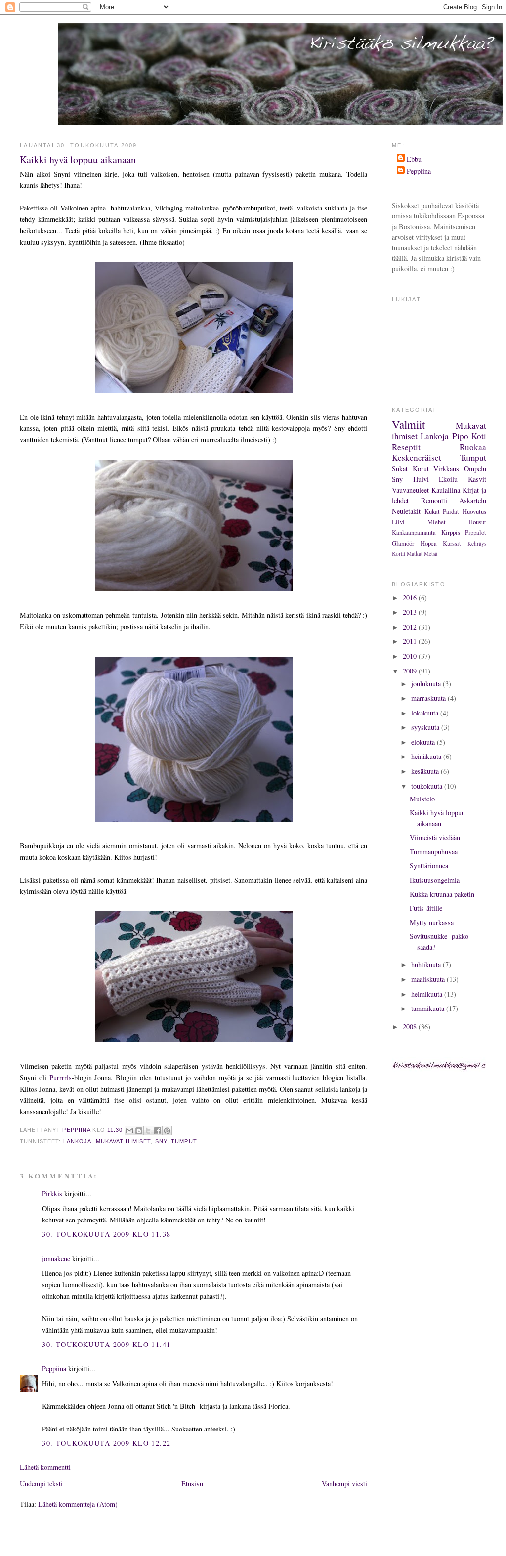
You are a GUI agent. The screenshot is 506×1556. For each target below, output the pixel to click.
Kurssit (452, 543)
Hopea (429, 543)
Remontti (434, 500)
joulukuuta (427, 683)
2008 (411, 1026)
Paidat (451, 511)
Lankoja (77, 1141)
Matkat (414, 553)
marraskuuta (429, 698)
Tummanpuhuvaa (434, 851)
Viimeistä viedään (435, 837)
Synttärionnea (429, 865)
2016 (411, 597)
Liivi (398, 521)
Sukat (400, 468)
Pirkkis (52, 1193)
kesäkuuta (426, 771)
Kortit (398, 553)
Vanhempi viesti (344, 1483)
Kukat (432, 511)
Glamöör (403, 543)
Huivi (421, 479)
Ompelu (475, 468)
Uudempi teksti (41, 1483)
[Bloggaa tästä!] (139, 1130)
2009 (411, 670)
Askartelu (472, 500)
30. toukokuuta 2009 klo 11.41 (106, 1344)
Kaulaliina (445, 490)
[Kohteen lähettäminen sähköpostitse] (129, 1130)
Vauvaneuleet (410, 490)
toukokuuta (427, 786)
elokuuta (424, 742)
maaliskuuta (429, 979)
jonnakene (56, 1258)
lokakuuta (425, 712)
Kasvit (477, 479)
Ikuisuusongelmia (435, 879)
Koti (478, 436)
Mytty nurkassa (432, 922)
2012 (411, 626)
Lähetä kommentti (45, 1467)
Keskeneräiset (416, 457)
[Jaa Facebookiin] (158, 1130)
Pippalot (475, 532)
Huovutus (474, 511)
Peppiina (54, 1368)
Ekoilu (448, 479)
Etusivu (192, 1483)
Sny (161, 1141)
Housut (477, 521)
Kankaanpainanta (414, 532)
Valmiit (408, 424)
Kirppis (450, 532)
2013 (411, 612)
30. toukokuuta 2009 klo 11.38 (106, 1234)
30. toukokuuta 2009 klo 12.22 (106, 1443)
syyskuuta (426, 727)
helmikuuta (427, 994)
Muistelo (422, 798)
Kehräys (476, 543)
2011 (411, 641)
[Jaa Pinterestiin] (167, 1130)
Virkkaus (446, 468)
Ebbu (414, 159)
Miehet (436, 521)
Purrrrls (60, 1077)
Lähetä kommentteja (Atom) (78, 1504)
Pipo (460, 436)
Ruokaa (473, 447)
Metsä (430, 553)
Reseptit (406, 447)
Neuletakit (406, 511)
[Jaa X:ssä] (148, 1130)
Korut (421, 468)
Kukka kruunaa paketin (442, 894)
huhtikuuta (427, 964)
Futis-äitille (426, 908)
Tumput (184, 1141)
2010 (411, 656)
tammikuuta (428, 1008)
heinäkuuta (427, 756)
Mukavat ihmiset (123, 1141)
